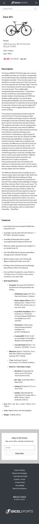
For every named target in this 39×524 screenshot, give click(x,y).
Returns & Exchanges (19, 473)
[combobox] (19, 9)
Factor (6, 41)
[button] (4, 30)
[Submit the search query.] (35, 9)
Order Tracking (19, 470)
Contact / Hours (19, 479)
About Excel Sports (19, 488)
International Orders (20, 476)
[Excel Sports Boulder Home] (19, 3)
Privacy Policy (20, 482)
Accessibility (20, 485)
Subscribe (19, 453)
